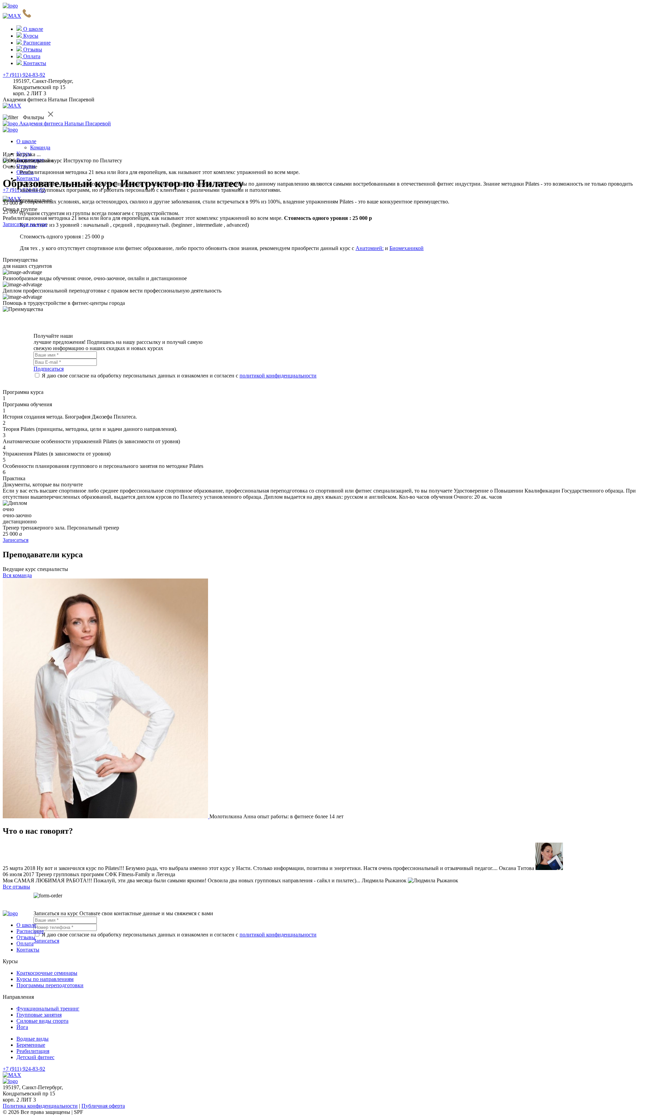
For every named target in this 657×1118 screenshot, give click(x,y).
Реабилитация (32, 1051)
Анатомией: (370, 248)
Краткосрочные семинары (46, 973)
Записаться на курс (25, 224)
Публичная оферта (103, 1106)
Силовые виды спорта (42, 1021)
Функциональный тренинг (47, 1008)
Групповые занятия (39, 1015)
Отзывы (25, 937)
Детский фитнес (35, 1057)
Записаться (15, 540)
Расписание (30, 931)
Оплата (25, 943)
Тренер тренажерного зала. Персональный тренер (61, 528)
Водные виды (32, 1039)
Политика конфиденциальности (40, 1106)
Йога (22, 1027)
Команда (40, 147)
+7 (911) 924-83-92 (24, 75)
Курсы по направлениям (45, 979)
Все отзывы (16, 887)
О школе (26, 141)
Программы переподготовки (49, 985)
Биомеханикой (406, 248)
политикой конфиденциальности (278, 375)
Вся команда (17, 575)
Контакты (27, 950)
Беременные (30, 1045)
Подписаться (49, 369)
